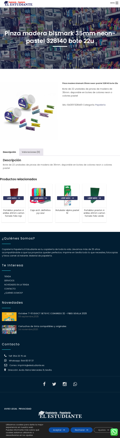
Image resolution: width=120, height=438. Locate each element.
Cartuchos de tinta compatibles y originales (42, 326)
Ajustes (102, 429)
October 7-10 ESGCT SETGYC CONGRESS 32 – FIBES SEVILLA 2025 (52, 313)
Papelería (100, 104)
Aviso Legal (10, 408)
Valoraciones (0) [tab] (31, 152)
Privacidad (25, 408)
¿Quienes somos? (13, 292)
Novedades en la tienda (16, 284)
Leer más (12, 198)
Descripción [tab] (9, 152)
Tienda (7, 276)
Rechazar (80, 429)
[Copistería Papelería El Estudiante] (46, 3)
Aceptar (57, 429)
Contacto (10, 288)
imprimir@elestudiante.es (31, 365)
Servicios (9, 280)
